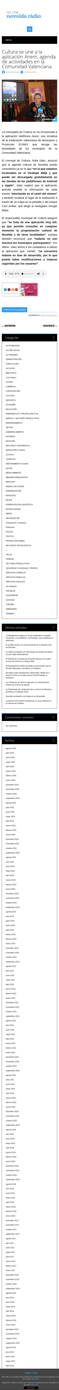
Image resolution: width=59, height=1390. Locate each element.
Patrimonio (10, 527)
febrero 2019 (11, 1157)
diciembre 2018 (12, 1166)
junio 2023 (10, 921)
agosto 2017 (11, 1239)
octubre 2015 (11, 1338)
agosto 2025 (11, 803)
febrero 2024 (11, 885)
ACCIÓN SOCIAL (13, 350)
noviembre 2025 (12, 789)
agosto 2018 (11, 1184)
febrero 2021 (11, 1048)
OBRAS (9, 514)
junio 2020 (10, 1084)
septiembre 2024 (13, 853)
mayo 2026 (10, 762)
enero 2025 (10, 835)
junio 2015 (10, 1356)
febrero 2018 (11, 1211)
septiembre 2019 (13, 1125)
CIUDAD (9, 382)
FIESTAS (9, 427)
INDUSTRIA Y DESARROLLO (18, 446)
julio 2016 (10, 1298)
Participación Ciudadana (16, 523)
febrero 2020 (11, 1102)
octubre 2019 (11, 1121)
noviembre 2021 (12, 1007)
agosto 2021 (11, 1021)
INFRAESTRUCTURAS (15, 450)
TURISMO (10, 604)
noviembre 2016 (12, 1279)
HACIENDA (10, 436)
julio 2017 (10, 1243)
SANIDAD (10, 559)
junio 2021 (10, 1030)
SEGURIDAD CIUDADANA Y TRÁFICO (22, 568)
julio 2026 (10, 753)
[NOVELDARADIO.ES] (29, 20)
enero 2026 (10, 780)
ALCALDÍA (10, 368)
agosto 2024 (11, 857)
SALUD (9, 555)
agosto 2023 (11, 912)
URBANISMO (11, 609)
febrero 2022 (11, 993)
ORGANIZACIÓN (13, 518)
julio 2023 (10, 916)
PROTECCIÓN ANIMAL (15, 541)
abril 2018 (10, 1202)
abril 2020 (10, 1093)
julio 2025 (10, 807)
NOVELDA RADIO (13, 509)
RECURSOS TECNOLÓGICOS (18, 545)
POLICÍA (9, 532)
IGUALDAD (10, 441)
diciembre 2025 (12, 785)
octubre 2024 (11, 848)
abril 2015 (10, 1366)
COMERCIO (11, 387)
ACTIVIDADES (12, 355)
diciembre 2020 (12, 1057)
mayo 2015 (10, 1361)
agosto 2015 (11, 1347)
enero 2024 (10, 889)
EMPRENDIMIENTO (14, 423)
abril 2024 (10, 875)
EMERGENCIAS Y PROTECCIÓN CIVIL (22, 414)
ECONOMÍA (11, 405)
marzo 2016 (11, 1316)
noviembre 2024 (12, 844)
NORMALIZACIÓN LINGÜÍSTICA (19, 505)
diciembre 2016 (12, 1275)
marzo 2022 (11, 989)
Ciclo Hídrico (11, 378)
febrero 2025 (11, 830)
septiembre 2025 (13, 798)
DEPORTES (11, 400)
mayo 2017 (10, 1252)
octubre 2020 (11, 1066)
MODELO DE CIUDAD (15, 486)
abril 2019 (10, 1148)
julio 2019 (10, 1134)
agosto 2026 (11, 748)
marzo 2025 (11, 826)
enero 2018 (10, 1216)
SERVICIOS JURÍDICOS (16, 573)
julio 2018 (10, 1189)
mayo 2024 (10, 871)
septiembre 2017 (13, 1234)
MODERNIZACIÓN (13, 491)
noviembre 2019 (12, 1116)
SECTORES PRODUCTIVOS (17, 564)
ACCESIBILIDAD (13, 346)
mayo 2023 (10, 925)
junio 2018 (10, 1193)
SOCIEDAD (10, 591)
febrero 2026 (11, 776)
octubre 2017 (11, 1230)
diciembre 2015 (12, 1329)
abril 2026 (10, 766)
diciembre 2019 (12, 1111)
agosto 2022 (11, 966)
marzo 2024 (11, 880)
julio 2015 (10, 1352)
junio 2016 (10, 1302)
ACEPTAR (31, 1388)
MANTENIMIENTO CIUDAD (17, 464)
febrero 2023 (11, 939)
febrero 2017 (11, 1266)
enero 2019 (10, 1161)
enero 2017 (10, 1270)
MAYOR (9, 468)
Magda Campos (12, 71)
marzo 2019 (11, 1152)
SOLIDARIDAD (12, 595)
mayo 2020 (10, 1089)
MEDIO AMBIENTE (13, 473)
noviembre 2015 (12, 1334)
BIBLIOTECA (11, 373)
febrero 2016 (11, 1320)
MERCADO (10, 482)
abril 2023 (10, 930)
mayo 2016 (10, 1307)
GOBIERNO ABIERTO (15, 432)
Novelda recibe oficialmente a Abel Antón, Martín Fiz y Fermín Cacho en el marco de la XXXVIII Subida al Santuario (28, 675)
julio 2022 (10, 971)
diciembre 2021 (12, 1003)
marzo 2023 (11, 934)
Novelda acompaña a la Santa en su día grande (25, 696)
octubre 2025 (11, 794)
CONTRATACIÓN (13, 391)
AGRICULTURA (12, 364)
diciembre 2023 (12, 894)
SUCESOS (10, 600)
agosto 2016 (11, 1293)
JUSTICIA (10, 455)
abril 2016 (10, 1311)
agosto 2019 (11, 1130)
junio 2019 (10, 1139)
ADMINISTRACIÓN (13, 359)
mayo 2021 (10, 1034)
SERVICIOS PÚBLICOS (15, 577)
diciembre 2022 (12, 948)
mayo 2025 (10, 816)
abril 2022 (10, 984)
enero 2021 (10, 1053)
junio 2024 (10, 866)
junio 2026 (10, 757)
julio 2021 (10, 1025)
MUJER (9, 500)
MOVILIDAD (11, 495)
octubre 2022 (11, 957)
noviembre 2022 (12, 953)
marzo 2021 (11, 1043)
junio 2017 (10, 1248)
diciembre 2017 (12, 1220)
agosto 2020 (11, 1075)
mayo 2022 (10, 980)
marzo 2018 (11, 1207)
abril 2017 (10, 1257)
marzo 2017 (11, 1261)
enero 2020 (10, 1107)
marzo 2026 (11, 771)
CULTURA (21, 309)
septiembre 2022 (13, 962)
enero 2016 (10, 1325)
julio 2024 (10, 862)
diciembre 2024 (12, 839)
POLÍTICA (10, 536)
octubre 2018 (11, 1175)
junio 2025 (10, 812)
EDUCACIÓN (11, 409)
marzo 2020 (11, 1098)
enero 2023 (10, 943)
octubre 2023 (11, 903)
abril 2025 (10, 821)
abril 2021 (10, 1039)
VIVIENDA (10, 614)
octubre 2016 (11, 1284)
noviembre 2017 (12, 1225)
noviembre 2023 (12, 898)
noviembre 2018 (12, 1170)
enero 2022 (10, 998)
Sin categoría (11, 586)
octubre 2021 (11, 1012)
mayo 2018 (10, 1198)
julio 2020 (10, 1080)
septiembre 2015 (13, 1343)
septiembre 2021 (13, 1016)
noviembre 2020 (12, 1062)
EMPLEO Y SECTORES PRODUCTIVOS (22, 418)
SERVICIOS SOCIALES (15, 582)
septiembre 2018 (13, 1180)
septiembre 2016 (13, 1289)
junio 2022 (10, 975)
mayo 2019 (10, 1143)
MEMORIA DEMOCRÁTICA (17, 477)
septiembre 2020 (13, 1071)
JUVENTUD (11, 459)
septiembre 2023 (13, 907)
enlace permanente (48, 315)
